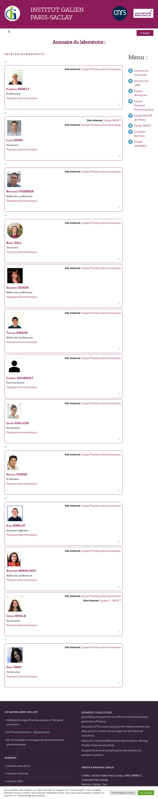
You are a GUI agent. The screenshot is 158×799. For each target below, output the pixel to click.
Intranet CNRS (14, 781)
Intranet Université (17, 773)
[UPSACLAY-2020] (143, 10)
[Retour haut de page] (119, 105)
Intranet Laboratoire (18, 766)
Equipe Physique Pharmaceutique (144, 105)
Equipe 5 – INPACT (110, 600)
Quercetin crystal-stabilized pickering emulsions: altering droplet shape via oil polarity (114, 743)
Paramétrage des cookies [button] (122, 792)
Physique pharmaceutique (21, 98)
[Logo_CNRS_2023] (120, 7)
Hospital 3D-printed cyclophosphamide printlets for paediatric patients (111, 753)
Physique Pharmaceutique (21, 387)
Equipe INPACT (112, 120)
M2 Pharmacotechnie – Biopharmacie (28, 732)
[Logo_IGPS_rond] (12, 7)
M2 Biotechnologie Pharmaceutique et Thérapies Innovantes (34, 722)
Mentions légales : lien (94, 784)
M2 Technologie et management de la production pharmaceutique (35, 742)
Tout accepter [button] (146, 792)
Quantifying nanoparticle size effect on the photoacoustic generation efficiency (114, 719)
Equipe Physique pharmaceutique (101, 69)
